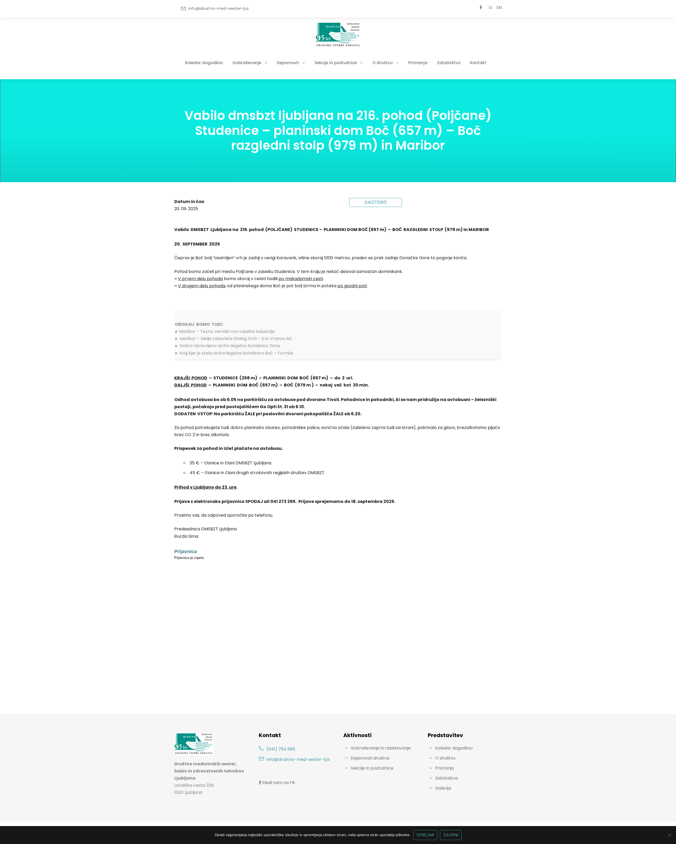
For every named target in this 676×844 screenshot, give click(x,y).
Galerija (443, 788)
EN (499, 7)
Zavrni (450, 835)
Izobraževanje (247, 62)
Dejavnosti (288, 62)
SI (490, 7)
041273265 (376, 202)
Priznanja (418, 62)
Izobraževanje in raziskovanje (381, 748)
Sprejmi (425, 835)
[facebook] (481, 7)
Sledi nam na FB (278, 783)
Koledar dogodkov (204, 62)
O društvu (382, 62)
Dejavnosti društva (370, 758)
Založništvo (449, 62)
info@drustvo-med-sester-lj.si (218, 8)
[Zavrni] (669, 835)
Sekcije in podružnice (335, 62)
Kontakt (478, 62)
